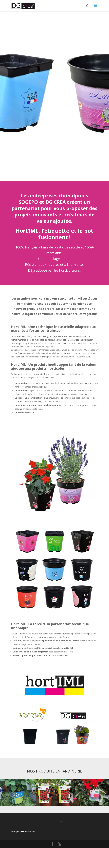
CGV (60, 821)
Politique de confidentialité (23, 831)
